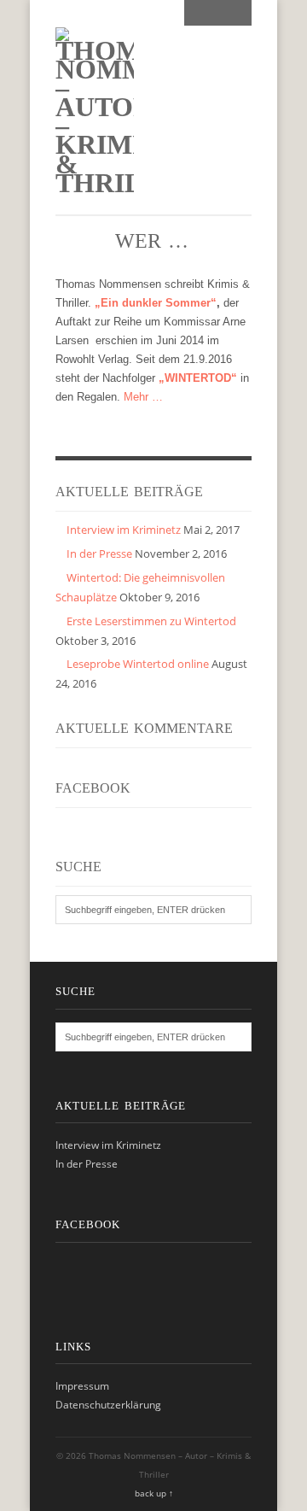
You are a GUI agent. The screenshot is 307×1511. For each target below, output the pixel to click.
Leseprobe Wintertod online (138, 663)
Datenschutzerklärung (108, 1404)
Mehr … (143, 396)
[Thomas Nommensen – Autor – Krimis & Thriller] (94, 182)
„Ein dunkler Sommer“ (156, 302)
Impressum (82, 1386)
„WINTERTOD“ (198, 378)
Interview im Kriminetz (124, 529)
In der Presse (99, 553)
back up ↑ (154, 1493)
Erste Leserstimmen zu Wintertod (151, 621)
